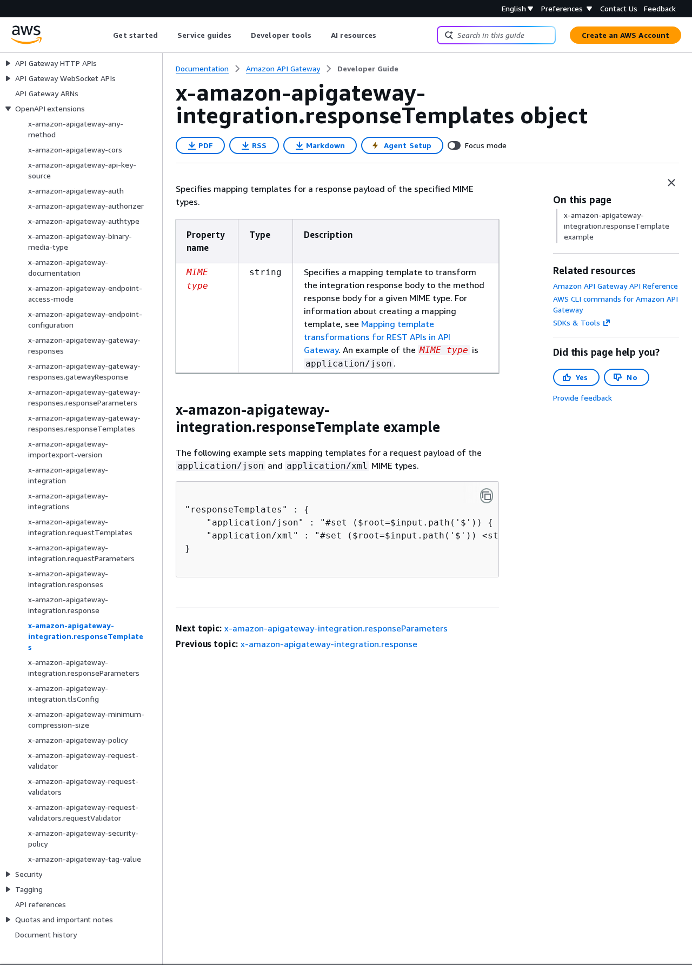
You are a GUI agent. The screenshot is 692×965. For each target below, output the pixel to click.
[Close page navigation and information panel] (671, 182)
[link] (367, 68)
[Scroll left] (105, 35)
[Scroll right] (384, 35)
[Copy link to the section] (167, 409)
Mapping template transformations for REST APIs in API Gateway (377, 336)
